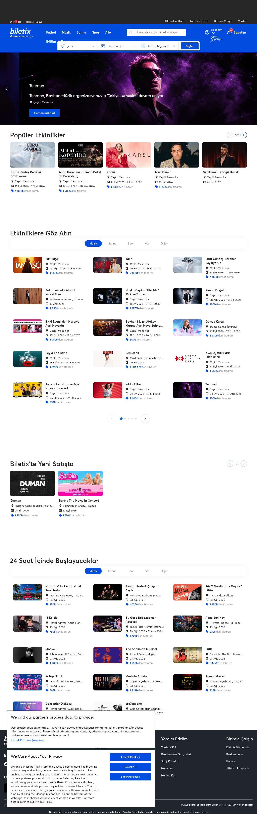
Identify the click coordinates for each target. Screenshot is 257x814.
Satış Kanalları (170, 761)
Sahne (112, 243)
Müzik (93, 243)
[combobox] (159, 32)
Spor (131, 243)
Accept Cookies (130, 757)
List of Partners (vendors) (27, 740)
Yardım (242, 21)
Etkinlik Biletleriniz (237, 747)
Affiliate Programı (237, 768)
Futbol (51, 32)
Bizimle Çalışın (223, 21)
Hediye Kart (176, 21)
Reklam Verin (234, 754)
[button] (6, 88)
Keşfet (190, 46)
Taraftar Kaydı (199, 21)
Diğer (164, 243)
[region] (80, 759)
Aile (147, 243)
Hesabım (166, 768)
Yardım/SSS (168, 747)
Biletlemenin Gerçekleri (176, 754)
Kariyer (230, 761)
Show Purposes (130, 776)
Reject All (130, 767)
